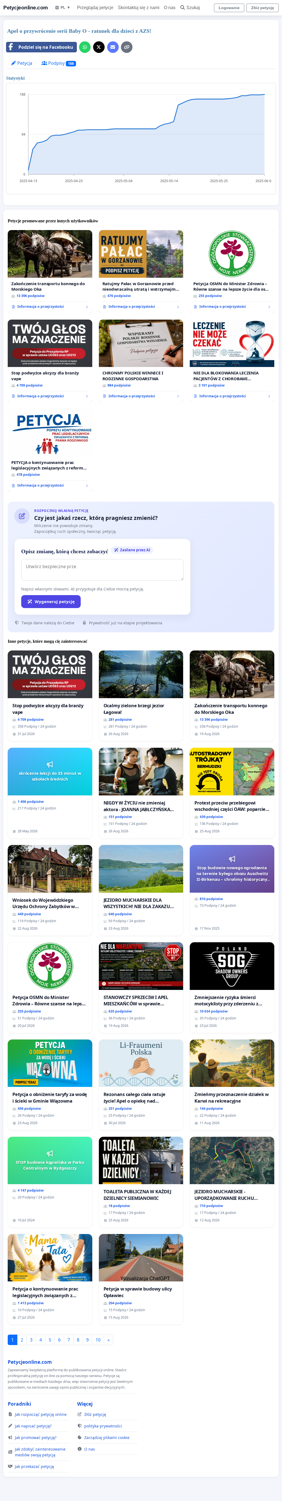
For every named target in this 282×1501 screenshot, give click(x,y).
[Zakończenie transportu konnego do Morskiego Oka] (50, 271)
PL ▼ (65, 7)
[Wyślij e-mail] (113, 47)
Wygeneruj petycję (55, 601)
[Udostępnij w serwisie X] (99, 47)
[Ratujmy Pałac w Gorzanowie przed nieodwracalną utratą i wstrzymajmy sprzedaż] (141, 271)
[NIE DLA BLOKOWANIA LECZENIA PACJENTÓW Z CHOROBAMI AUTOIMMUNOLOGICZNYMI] (232, 361)
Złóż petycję (262, 8)
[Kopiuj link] (126, 47)
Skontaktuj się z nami (138, 7)
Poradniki (19, 1403)
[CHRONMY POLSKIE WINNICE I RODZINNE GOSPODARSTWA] (141, 361)
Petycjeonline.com (25, 7)
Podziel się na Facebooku (45, 47)
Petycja (24, 63)
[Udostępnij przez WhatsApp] (85, 47)
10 (98, 1340)
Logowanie (229, 8)
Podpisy (60, 63)
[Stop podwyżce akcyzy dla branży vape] (50, 361)
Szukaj (193, 7)
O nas (169, 7)
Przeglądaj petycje (95, 7)
